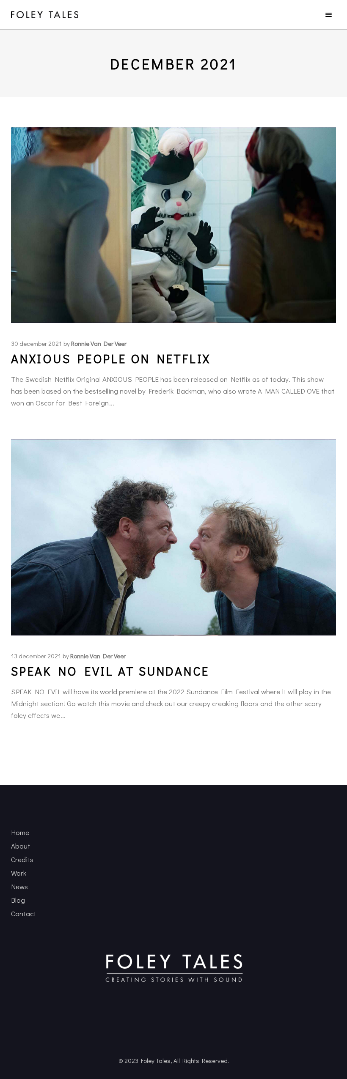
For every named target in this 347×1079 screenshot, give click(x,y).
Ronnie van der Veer (99, 343)
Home (20, 832)
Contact (23, 913)
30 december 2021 (36, 343)
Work (18, 873)
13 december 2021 (36, 656)
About (20, 846)
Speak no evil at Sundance (110, 671)
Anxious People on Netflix (111, 359)
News (19, 886)
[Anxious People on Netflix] (173, 225)
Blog (18, 900)
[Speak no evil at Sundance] (173, 537)
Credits (22, 859)
